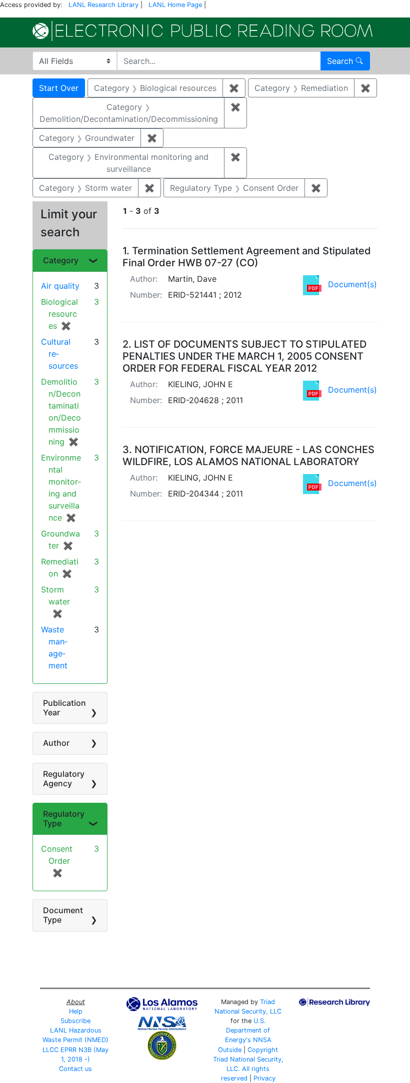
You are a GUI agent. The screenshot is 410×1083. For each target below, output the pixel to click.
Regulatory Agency (63, 778)
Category (60, 260)
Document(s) (352, 284)
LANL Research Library (103, 4)
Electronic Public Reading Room (202, 30)
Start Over (58, 88)
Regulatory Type (63, 818)
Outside (230, 1050)
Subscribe (75, 1021)
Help (75, 1011)
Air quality (60, 286)
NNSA (262, 1040)
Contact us (75, 1069)
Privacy (265, 1078)
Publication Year (64, 707)
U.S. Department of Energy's (247, 1030)
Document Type (63, 915)
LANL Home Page (175, 4)
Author (56, 743)
